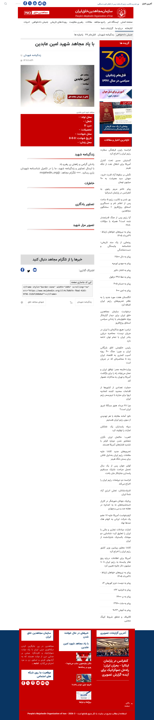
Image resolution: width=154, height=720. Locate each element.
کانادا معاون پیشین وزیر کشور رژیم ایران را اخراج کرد (115, 549)
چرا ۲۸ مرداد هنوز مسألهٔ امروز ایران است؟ (115, 407)
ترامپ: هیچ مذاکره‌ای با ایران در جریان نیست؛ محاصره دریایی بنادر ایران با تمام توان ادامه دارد (115, 335)
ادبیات (27, 22)
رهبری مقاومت (76, 22)
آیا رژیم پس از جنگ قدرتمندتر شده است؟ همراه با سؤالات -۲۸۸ (115, 221)
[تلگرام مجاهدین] (39, 3)
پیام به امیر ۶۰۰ (123, 291)
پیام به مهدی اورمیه (121, 263)
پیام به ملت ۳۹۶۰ (122, 603)
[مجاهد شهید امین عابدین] (57, 86)
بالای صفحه (128, 704)
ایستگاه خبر (113, 22)
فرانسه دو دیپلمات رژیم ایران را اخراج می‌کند (115, 482)
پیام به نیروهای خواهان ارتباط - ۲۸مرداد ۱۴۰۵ (115, 574)
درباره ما (119, 28)
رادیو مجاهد (99, 22)
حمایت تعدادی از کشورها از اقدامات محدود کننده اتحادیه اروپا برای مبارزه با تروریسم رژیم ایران (115, 393)
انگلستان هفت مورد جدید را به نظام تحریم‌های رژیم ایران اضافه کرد (115, 4)
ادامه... (35, 663)
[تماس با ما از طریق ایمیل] (42, 683)
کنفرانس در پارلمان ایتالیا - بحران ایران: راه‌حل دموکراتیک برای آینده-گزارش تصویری (115, 667)
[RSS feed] (44, 3)
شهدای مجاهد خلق (36, 302)
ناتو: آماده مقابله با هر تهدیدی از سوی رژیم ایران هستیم (115, 418)
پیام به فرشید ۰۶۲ (122, 590)
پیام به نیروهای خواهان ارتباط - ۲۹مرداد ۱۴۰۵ (115, 234)
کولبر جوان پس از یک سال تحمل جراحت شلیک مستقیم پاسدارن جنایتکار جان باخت (115, 469)
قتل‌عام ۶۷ (90, 35)
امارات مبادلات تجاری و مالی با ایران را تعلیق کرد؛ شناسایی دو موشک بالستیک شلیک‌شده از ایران (115, 535)
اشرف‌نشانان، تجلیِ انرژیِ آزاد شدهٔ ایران (115, 492)
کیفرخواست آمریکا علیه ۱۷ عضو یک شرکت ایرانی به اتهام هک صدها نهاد (115, 519)
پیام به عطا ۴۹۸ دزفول (120, 277)
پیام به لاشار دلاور (122, 270)
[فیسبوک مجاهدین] (25, 3)
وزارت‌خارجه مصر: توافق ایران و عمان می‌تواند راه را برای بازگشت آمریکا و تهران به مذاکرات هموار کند (115, 375)
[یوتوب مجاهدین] (35, 3)
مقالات (88, 22)
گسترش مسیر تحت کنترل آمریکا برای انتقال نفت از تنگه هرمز (115, 164)
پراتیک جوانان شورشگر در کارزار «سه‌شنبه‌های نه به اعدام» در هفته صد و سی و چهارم (115, 505)
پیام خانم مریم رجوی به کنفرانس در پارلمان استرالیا (115, 191)
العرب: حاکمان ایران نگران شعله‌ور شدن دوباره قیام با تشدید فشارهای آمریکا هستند (115, 441)
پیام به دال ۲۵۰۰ (123, 257)
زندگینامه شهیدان (106, 35)
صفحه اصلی (126, 22)
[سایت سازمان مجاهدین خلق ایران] (75, 12)
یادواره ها (78, 35)
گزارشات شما (107, 28)
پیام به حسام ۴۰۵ (122, 284)
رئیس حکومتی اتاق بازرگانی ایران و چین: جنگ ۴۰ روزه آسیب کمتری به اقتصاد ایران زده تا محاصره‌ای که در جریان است (115, 355)
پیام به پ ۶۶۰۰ (124, 597)
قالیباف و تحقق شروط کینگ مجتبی (115, 619)
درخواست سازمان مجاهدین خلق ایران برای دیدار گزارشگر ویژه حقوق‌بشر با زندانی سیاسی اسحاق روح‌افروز (115, 317)
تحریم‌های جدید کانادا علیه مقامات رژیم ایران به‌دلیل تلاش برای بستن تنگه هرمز (115, 455)
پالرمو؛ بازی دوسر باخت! (82, 684)
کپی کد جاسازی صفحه (81, 282)
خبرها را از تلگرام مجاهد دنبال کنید (57, 259)
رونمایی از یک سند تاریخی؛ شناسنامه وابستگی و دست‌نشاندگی (115, 246)
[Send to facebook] (23, 270)
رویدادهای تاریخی (58, 22)
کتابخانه (128, 28)
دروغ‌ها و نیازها (85, 702)
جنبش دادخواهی (40, 22)
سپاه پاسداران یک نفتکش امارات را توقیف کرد (115, 428)
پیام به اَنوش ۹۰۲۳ (122, 610)
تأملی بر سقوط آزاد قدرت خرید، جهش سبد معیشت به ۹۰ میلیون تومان (115, 178)
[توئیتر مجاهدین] (30, 3)
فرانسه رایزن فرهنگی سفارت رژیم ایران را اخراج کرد (115, 152)
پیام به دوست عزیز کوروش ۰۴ (116, 583)
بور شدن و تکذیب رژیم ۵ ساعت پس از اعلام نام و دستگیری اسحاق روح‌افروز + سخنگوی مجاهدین (115, 205)
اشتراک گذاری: (86, 270)
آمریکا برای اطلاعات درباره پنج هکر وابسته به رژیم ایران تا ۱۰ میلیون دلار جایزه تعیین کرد (115, 562)
